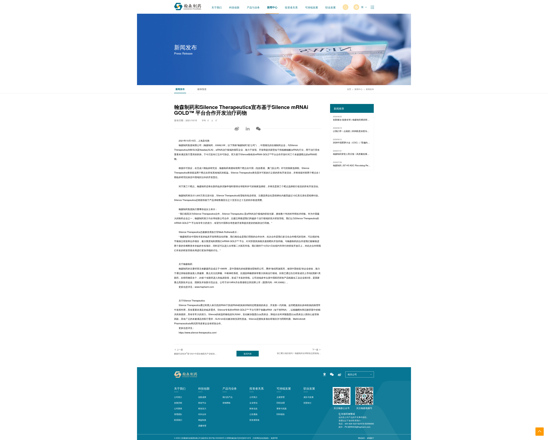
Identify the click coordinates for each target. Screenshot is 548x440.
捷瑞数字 (370, 438)
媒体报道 (201, 89)
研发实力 (202, 408)
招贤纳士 (308, 402)
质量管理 (202, 425)
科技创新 (234, 7)
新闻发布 (180, 89)
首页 (349, 89)
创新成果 (202, 397)
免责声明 (274, 438)
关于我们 (216, 7)
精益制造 (202, 419)
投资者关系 (291, 7)
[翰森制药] (187, 6)
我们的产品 (227, 397)
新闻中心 (272, 7)
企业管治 (253, 402)
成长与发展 (309, 397)
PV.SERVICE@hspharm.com (357, 426)
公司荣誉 (178, 408)
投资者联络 (254, 419)
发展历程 (178, 402)
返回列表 (248, 353)
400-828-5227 (351, 423)
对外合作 (202, 414)
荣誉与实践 (282, 408)
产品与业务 (253, 7)
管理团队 (178, 414)
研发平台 (202, 402)
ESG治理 (281, 402)
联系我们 (178, 419)
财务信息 (253, 408)
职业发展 (330, 7)
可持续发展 (311, 7)
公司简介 (178, 397)
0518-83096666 (366, 423)
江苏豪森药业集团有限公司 (190, 438)
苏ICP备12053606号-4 (217, 438)
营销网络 (226, 402)
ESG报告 (281, 414)
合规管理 (281, 397)
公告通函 (253, 414)
